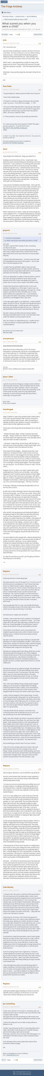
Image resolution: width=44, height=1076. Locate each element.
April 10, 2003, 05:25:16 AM (10, 341)
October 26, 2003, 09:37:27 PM (11, 987)
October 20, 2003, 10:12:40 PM (11, 769)
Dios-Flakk (7, 86)
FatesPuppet (8, 409)
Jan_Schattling (9, 1004)
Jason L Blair (8, 377)
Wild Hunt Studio (7, 332)
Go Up (3, 1060)
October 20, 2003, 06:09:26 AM (11, 574)
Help (14, 1072)
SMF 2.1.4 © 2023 (17, 1074)
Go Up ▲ (29, 1072)
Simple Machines (27, 1074)
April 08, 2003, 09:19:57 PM (10, 233)
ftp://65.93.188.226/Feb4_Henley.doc (15, 128)
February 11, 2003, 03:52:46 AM (11, 89)
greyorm (6, 230)
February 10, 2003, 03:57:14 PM (11, 43)
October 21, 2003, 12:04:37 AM (11, 890)
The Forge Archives (11, 6)
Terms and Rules (21, 1072)
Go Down (5, 34)
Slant (5, 149)
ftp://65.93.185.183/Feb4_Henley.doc (13, 143)
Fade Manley (8, 887)
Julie (5, 40)
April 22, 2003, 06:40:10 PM (10, 412)
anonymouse (8, 338)
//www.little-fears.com (12, 1055)
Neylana (6, 571)
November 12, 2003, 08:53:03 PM (11, 1007)
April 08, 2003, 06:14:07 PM (10, 152)
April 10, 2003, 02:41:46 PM (10, 380)
